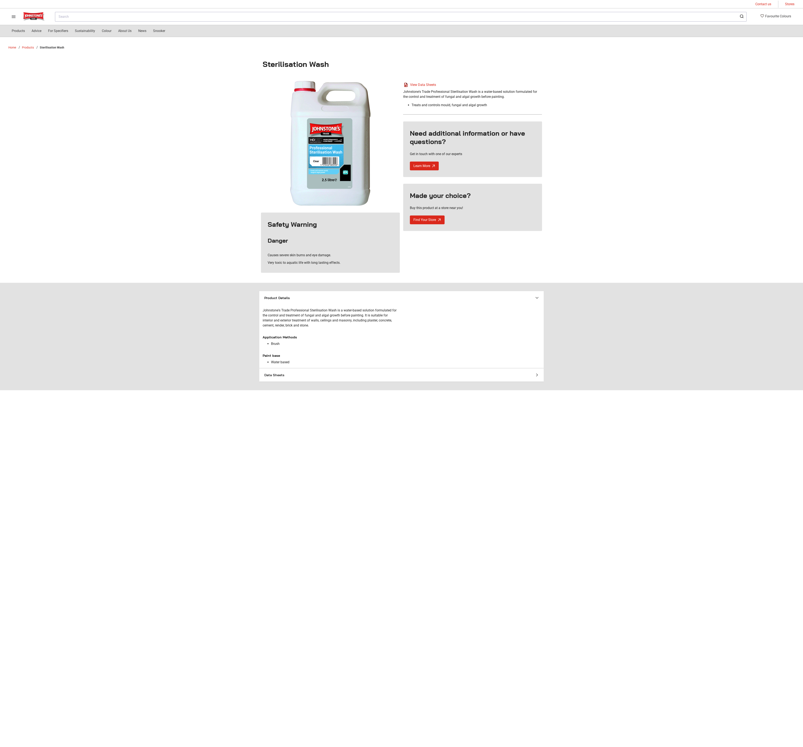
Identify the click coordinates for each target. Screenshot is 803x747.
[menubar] (88, 31)
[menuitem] (18, 31)
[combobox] (401, 17)
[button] (401, 298)
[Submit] (741, 16)
